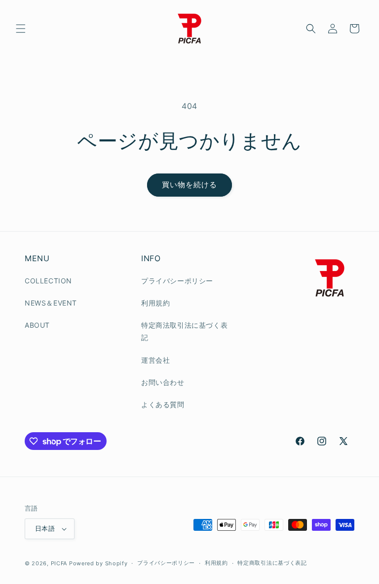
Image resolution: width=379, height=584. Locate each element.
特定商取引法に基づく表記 (271, 562)
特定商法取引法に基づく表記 (184, 331)
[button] (21, 28)
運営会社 (155, 360)
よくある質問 (163, 404)
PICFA (59, 563)
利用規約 (155, 303)
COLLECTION (48, 280)
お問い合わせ (163, 382)
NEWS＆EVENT (51, 303)
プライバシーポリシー (177, 280)
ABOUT (37, 325)
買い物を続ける (189, 184)
